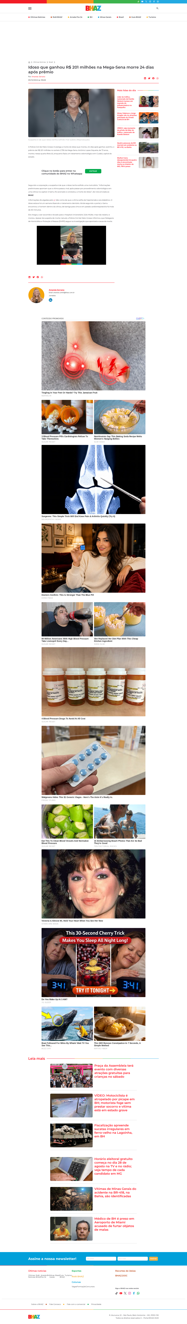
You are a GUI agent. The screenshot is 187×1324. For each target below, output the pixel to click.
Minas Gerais (105, 17)
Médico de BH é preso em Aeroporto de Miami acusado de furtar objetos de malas (114, 1224)
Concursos (90, 1287)
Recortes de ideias (125, 1271)
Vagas (74, 1287)
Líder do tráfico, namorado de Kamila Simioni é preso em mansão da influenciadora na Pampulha (125, 102)
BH (91, 17)
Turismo (152, 17)
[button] (145, 78)
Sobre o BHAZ (37, 1304)
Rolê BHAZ (57, 17)
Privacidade (96, 1304)
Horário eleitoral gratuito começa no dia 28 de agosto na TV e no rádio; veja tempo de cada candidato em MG (113, 1166)
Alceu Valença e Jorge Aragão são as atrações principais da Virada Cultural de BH (127, 116)
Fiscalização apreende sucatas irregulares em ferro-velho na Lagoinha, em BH (113, 1130)
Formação (81, 1287)
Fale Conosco (55, 1304)
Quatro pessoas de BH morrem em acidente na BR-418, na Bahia (127, 145)
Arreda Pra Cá (76, 17)
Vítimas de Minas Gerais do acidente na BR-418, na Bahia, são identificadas (115, 1192)
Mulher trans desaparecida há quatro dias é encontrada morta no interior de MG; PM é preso (127, 162)
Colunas (76, 1282)
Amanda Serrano (38, 76)
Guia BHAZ (136, 17)
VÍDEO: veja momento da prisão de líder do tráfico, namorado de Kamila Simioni (126, 131)
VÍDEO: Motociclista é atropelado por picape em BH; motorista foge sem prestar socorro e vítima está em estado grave (114, 1103)
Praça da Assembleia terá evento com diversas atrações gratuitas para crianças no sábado (113, 1071)
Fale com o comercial (76, 1304)
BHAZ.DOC (121, 1275)
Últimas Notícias (37, 17)
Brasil (121, 17)
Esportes (76, 1271)
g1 (54, 200)
